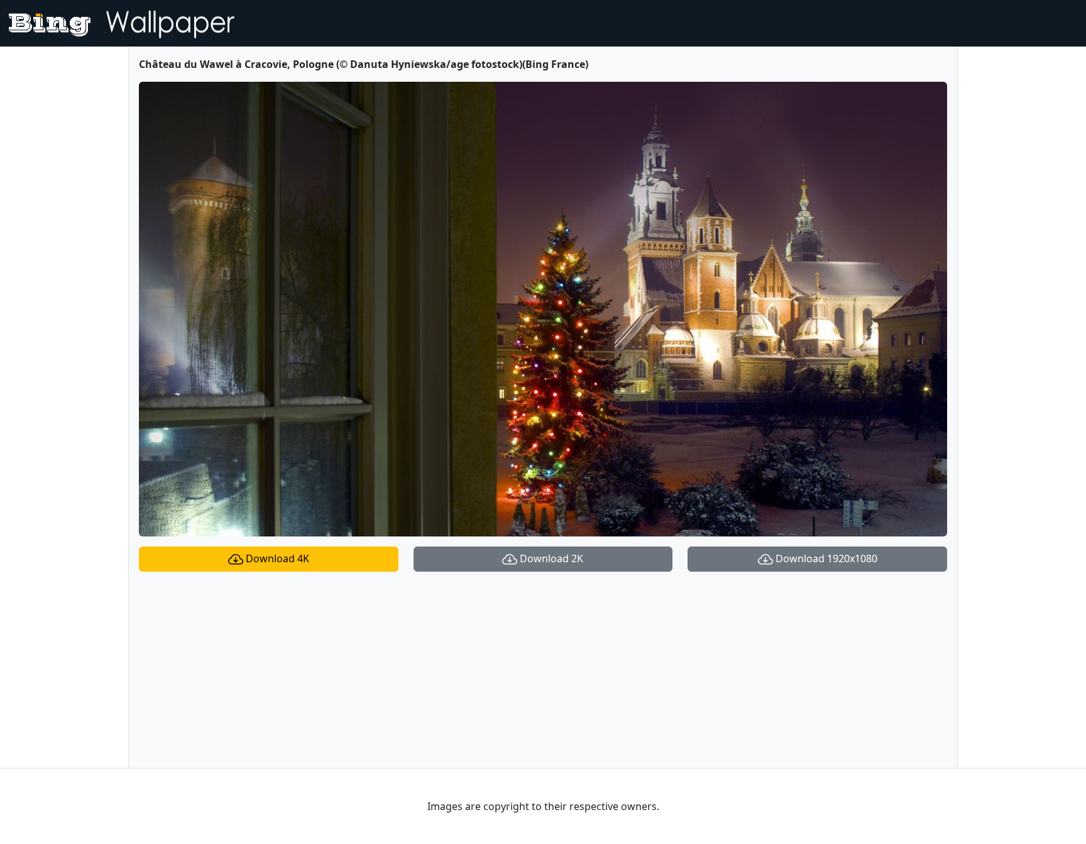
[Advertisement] (543, 670)
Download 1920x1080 (825, 558)
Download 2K (550, 558)
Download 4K (276, 558)
